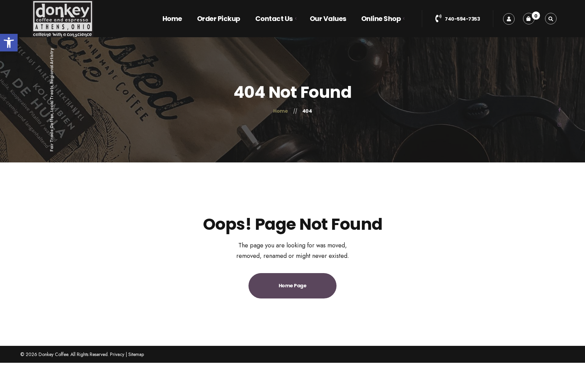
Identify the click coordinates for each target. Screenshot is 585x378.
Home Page (293, 285)
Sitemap (136, 354)
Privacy (117, 354)
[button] (9, 42)
